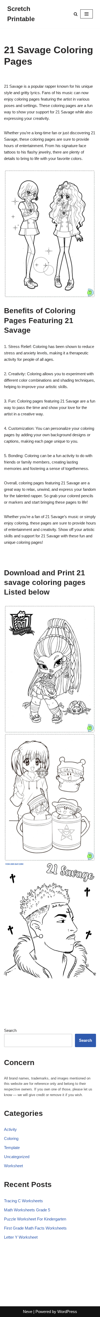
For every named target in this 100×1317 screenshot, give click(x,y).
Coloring (11, 1138)
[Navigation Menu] (86, 13)
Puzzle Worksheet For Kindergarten (35, 1219)
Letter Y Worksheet (21, 1237)
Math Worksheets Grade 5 (27, 1210)
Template (12, 1147)
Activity (10, 1129)
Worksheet (13, 1165)
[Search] (76, 14)
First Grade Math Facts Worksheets (35, 1228)
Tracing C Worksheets (23, 1201)
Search (10, 1030)
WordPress (67, 1311)
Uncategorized (16, 1156)
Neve (27, 1311)
